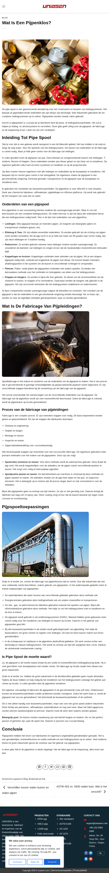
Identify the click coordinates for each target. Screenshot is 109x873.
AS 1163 (63, 829)
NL (100, 853)
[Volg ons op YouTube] (91, 859)
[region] (34, 852)
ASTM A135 (65, 843)
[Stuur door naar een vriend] (57, 767)
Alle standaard (66, 819)
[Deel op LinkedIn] (69, 767)
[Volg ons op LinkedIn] (86, 859)
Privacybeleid (80, 870)
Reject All (35, 862)
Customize (17, 862)
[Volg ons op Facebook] (86, 853)
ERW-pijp (42, 819)
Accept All (52, 862)
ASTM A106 (65, 824)
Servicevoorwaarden (61, 870)
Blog (5, 18)
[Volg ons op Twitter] (91, 853)
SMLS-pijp (42, 824)
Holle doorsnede (45, 833)
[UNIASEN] (54, 6)
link (43, 779)
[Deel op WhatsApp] (39, 767)
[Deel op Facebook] (45, 767)
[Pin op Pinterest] (63, 767)
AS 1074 (63, 833)
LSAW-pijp (42, 829)
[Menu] (3, 6)
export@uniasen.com (97, 823)
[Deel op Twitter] (51, 767)
